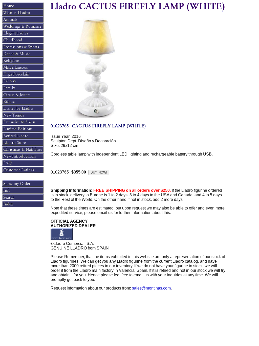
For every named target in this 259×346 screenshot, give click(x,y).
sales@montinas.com (151, 288)
